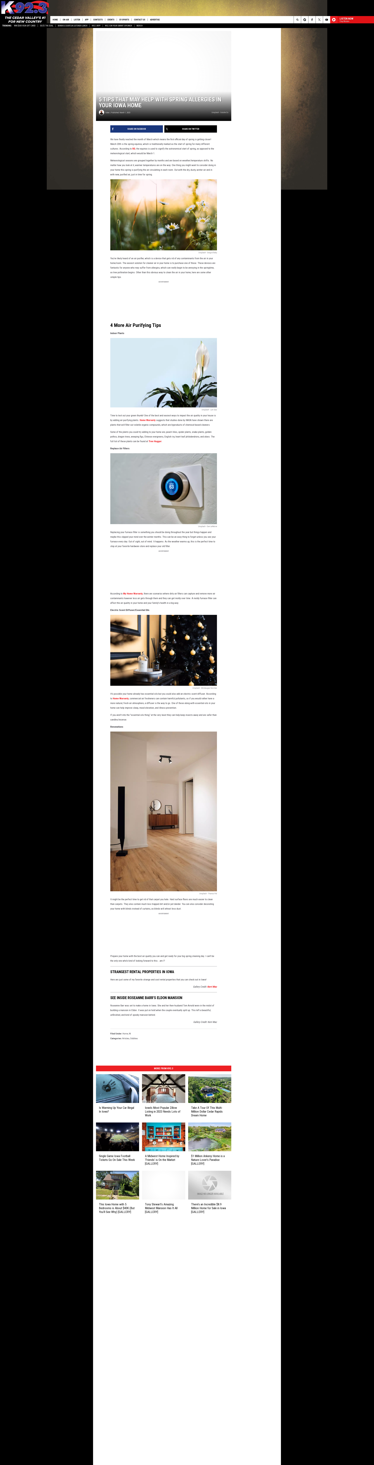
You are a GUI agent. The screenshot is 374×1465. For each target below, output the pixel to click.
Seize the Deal (46, 26)
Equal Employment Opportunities (156, 1354)
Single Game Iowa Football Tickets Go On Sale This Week (123, 1276)
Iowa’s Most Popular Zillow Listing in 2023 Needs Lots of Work (185, 1222)
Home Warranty (227, 806)
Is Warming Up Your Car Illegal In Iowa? (122, 1220)
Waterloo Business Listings (153, 1392)
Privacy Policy (147, 1376)
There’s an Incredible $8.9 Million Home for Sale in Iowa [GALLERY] (245, 1330)
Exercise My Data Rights (152, 1382)
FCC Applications (148, 1363)
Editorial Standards (149, 1360)
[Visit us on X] (205, 1353)
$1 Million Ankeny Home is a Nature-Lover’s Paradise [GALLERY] (246, 1276)
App (86, 20)
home (125, 1136)
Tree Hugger (217, 504)
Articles (125, 1141)
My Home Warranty (133, 681)
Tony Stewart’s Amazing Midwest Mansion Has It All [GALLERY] (185, 1330)
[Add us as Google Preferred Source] (304, 19)
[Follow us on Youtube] (326, 19)
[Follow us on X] (319, 19)
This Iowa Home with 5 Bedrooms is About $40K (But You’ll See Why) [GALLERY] (124, 1330)
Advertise (155, 20)
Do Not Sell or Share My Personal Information (161, 1386)
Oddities (134, 1141)
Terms (144, 1370)
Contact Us (139, 20)
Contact (144, 1389)
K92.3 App (96, 26)
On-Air (66, 20)
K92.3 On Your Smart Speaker (118, 26)
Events (111, 20)
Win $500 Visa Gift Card (25, 26)
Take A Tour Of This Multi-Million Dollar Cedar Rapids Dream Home (243, 1222)
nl (130, 1136)
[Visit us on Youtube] (211, 1353)
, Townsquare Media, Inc (127, 1400)
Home (55, 20)
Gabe (107, 142)
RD (192, 173)
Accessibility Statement (151, 1379)
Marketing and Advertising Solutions (157, 1357)
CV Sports (124, 20)
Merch (140, 26)
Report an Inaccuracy (150, 1366)
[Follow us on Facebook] (312, 19)
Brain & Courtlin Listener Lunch (72, 26)
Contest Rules (147, 1373)
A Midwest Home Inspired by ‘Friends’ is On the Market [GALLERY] (185, 1276)
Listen (77, 20)
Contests (98, 20)
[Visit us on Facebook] (199, 1353)
